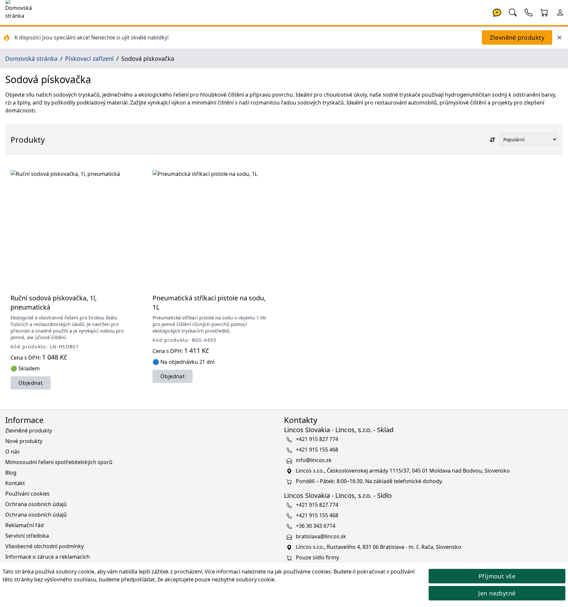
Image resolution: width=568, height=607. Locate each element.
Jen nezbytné (496, 593)
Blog (10, 472)
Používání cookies (27, 493)
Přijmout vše (497, 576)
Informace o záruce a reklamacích (47, 556)
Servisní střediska (27, 535)
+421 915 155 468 (317, 449)
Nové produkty (23, 441)
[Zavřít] (559, 37)
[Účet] (560, 11)
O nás (12, 451)
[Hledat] (513, 11)
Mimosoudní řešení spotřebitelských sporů (58, 462)
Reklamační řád (24, 525)
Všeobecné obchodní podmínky (44, 546)
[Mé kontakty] (528, 11)
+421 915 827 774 (317, 439)
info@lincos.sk (314, 460)
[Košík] (544, 11)
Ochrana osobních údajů (36, 504)
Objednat (30, 382)
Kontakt (15, 483)
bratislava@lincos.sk (321, 536)
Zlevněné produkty (517, 37)
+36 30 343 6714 (315, 525)
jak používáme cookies (303, 571)
